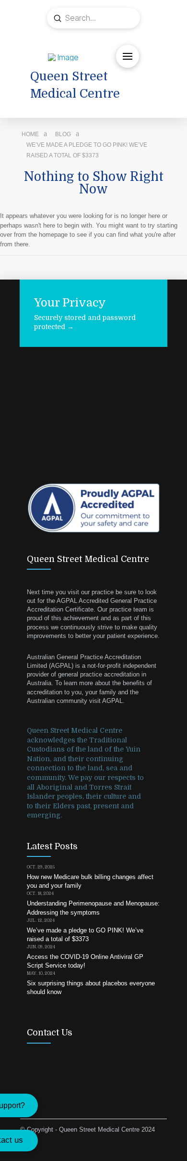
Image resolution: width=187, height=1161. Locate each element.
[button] (127, 56)
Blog (63, 134)
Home (30, 134)
